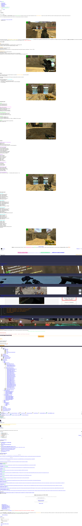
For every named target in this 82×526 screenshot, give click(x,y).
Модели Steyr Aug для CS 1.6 (11, 376)
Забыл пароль (7, 523)
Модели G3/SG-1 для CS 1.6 (11, 374)
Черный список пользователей (10, 352)
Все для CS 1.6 (2, 274)
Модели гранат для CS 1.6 (10, 389)
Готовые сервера (4, 19)
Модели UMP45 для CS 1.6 (11, 380)
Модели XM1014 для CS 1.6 (11, 383)
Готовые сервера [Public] (9, 399)
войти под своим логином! (58, 252)
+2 (81, 248)
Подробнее (2, 265)
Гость (4, 9)
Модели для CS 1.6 (6, 362)
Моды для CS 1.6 (4, 508)
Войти (2, 522)
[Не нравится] (80, 248)
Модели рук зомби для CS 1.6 (10, 388)
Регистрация (3, 523)
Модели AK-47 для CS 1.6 (11, 369)
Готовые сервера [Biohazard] (9, 398)
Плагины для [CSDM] (3, 295)
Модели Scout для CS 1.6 (10, 377)
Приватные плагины (7, 357)
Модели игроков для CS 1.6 (10, 364)
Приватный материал (6, 356)
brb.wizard (4, 248)
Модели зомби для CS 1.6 (10, 363)
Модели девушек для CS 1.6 (11, 365)
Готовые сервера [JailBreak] (9, 396)
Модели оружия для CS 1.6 (10, 368)
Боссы (6, 405)
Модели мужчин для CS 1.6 (11, 366)
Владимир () (11, 510)
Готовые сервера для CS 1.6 (6, 507)
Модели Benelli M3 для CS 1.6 (11, 384)
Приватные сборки (7, 358)
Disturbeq (79, 435)
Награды (3, 6)
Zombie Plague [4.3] (6, 402)
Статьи (4, 406)
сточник (78, 248)
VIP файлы (4, 354)
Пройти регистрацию (41, 500)
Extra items (6, 403)
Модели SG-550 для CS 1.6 (11, 375)
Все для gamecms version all (7, 409)
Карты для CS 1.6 (6, 400)
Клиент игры (5, 359)
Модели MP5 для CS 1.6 (10, 381)
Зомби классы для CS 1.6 (5, 506)
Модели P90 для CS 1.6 (10, 379)
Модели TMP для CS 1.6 (10, 382)
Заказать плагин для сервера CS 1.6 (21, 492)
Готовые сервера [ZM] (8, 395)
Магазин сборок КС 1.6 (5, 7)
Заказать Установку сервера (30, 492)
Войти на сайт (41, 503)
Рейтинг (3, 5)
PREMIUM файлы (5, 355)
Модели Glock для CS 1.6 (10, 373)
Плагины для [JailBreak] (8, 392)
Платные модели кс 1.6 (6, 410)
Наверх (1, 516)
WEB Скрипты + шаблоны (7, 408)
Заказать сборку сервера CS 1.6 (10, 492)
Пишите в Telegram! (8, 335)
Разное (5, 401)
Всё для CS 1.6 (4, 504)
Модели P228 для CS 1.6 (10, 386)
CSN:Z (7, 351)
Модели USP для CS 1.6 (10, 372)
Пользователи (4, 4)
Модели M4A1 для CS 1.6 (11, 370)
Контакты (3, 3)
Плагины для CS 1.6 (7, 274)
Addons (6, 404)
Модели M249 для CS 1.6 (10, 387)
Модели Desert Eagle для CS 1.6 (11, 371)
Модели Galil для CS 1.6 (10, 378)
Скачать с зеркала (41, 246)
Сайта (7, 353)
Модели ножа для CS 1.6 (9, 367)
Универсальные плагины (8, 316)
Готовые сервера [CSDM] (9, 19)
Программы (4, 407)
